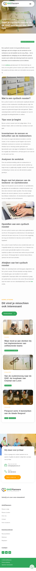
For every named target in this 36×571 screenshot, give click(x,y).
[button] (30, 4)
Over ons (4, 515)
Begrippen (4, 540)
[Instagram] (9, 552)
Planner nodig (5, 509)
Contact (4, 519)
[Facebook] (3, 552)
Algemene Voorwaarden (7, 564)
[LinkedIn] (6, 552)
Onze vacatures (6, 522)
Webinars (4, 537)
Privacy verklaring (6, 562)
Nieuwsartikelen (6, 533)
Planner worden (6, 512)
